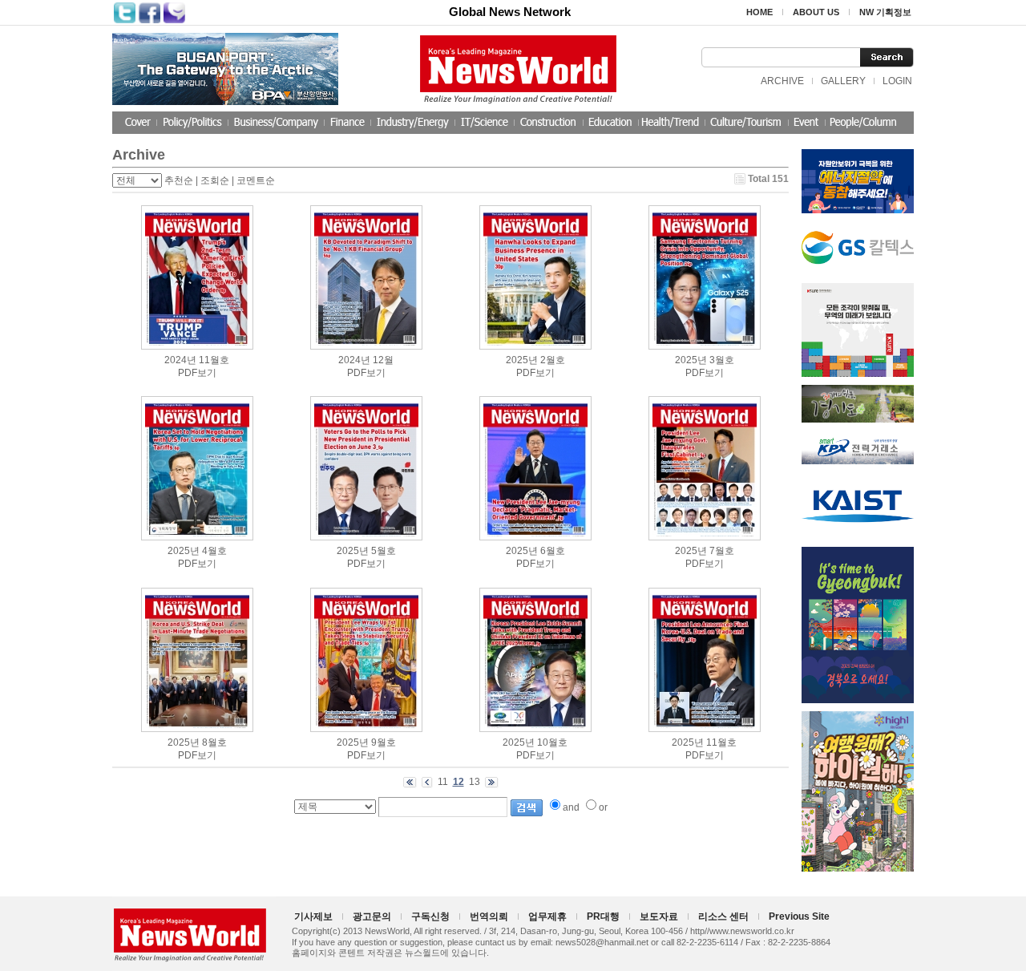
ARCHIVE (782, 81)
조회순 (214, 180)
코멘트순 (255, 180)
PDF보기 (197, 372)
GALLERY (843, 81)
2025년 (522, 360)
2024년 (180, 360)
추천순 (178, 180)
